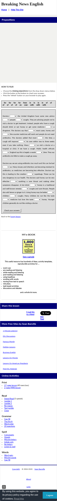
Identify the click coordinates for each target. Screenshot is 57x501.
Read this (19, 498)
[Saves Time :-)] (28, 246)
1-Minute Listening (10, 331)
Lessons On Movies (10, 358)
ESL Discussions (9, 336)
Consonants (9, 435)
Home (4, 10)
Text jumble (9, 408)
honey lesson (16, 216)
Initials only (9, 442)
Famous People (9, 342)
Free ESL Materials (10, 369)
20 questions (9, 426)
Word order (9, 424)
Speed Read (9, 399)
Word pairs (8, 455)
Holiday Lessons (9, 347)
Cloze (6, 411)
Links (29, 487)
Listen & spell (9, 447)
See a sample (28, 257)
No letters (8, 444)
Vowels (7, 437)
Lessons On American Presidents (15, 363)
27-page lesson (10, 385)
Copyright (16, 469)
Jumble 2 (8, 404)
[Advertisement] (28, 52)
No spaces (8, 406)
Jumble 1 (8, 401)
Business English (9, 352)
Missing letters (10, 440)
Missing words (10, 458)
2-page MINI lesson (12, 388)
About (28, 479)
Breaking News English (22, 4)
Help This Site (17, 10)
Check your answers (12, 210)
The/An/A (8, 422)
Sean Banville (39, 469)
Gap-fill (7, 419)
